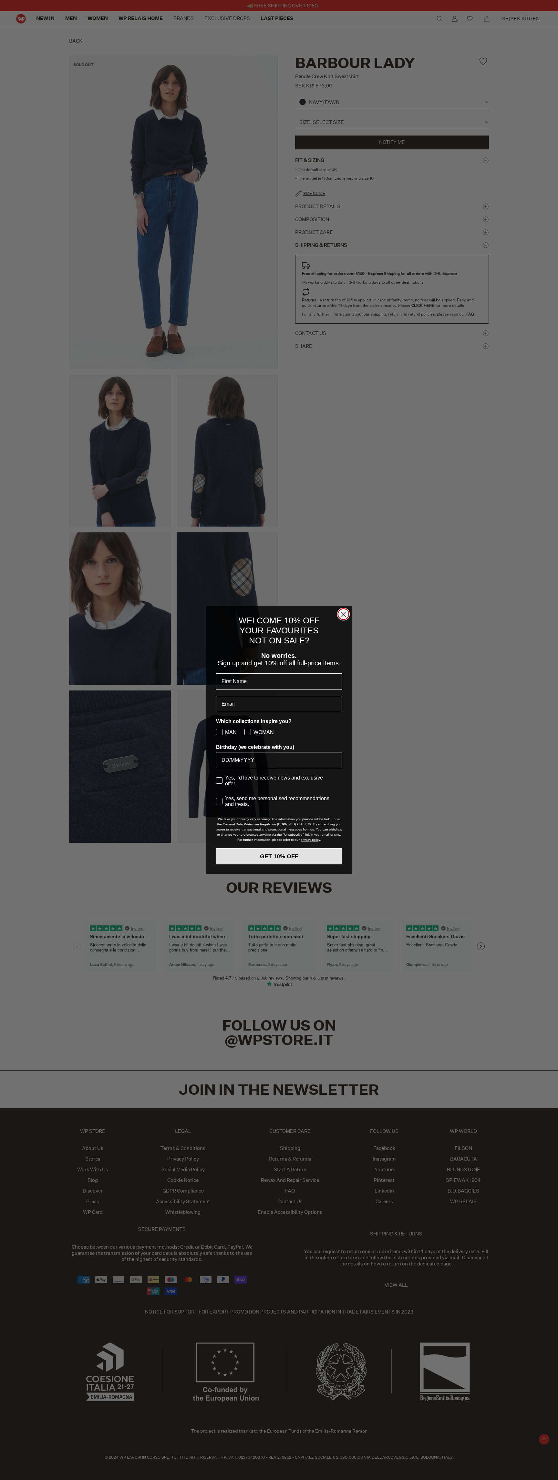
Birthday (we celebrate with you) (255, 747)
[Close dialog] (343, 614)
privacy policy (310, 839)
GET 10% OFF (279, 856)
